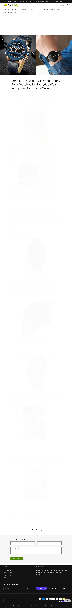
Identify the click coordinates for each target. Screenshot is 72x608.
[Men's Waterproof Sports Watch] (36, 272)
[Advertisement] (36, 25)
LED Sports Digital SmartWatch (38, 100)
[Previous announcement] (4, 1)
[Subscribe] (27, 588)
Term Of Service (8, 580)
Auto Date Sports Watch (19, 100)
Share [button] (13, 96)
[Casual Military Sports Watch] (36, 389)
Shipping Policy (8, 575)
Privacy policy (29, 605)
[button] (7, 9)
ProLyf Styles (11, 605)
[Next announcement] (68, 1)
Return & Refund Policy (10, 572)
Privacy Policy (8, 570)
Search (5, 577)
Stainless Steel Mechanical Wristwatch (28, 101)
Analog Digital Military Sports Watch (36, 336)
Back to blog (37, 530)
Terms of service (39, 605)
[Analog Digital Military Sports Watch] (36, 334)
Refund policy (20, 605)
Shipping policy (49, 605)
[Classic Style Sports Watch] (34, 439)
